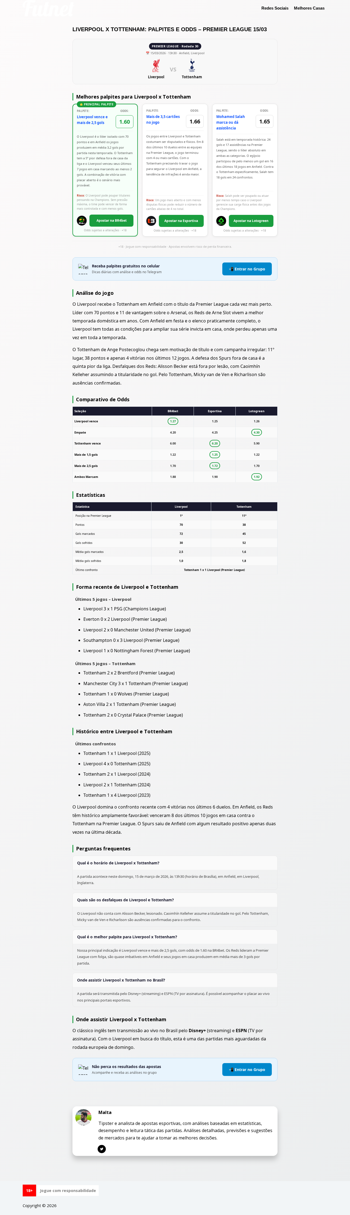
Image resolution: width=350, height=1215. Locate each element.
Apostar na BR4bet (112, 220)
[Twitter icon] (102, 1149)
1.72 (215, 466)
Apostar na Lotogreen (251, 220)
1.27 (173, 421)
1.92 (256, 477)
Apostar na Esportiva (181, 220)
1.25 (215, 454)
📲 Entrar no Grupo (247, 269)
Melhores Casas (309, 8)
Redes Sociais (274, 8)
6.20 (215, 443)
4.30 (256, 432)
